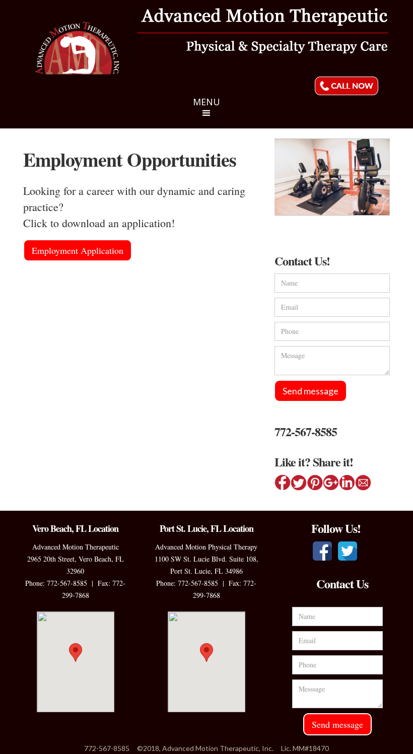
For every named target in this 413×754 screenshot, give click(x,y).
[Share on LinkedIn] (347, 482)
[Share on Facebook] (282, 482)
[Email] (363, 482)
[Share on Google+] (331, 482)
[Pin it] (315, 482)
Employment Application (77, 250)
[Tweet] (299, 482)
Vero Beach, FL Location (75, 528)
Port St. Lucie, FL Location (206, 528)
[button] (206, 112)
